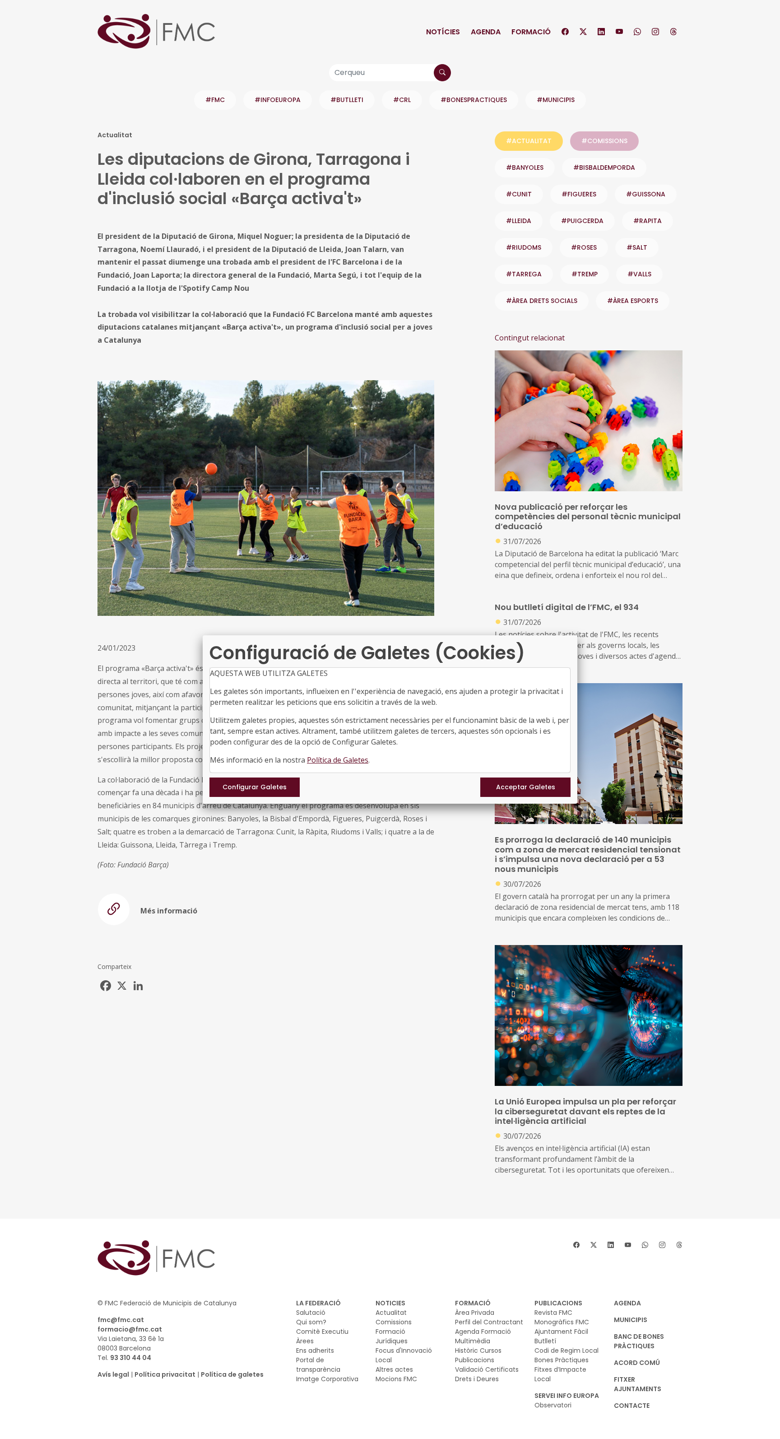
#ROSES (584, 247)
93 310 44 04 (130, 1357)
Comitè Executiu (322, 1331)
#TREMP (584, 274)
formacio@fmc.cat (130, 1329)
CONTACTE (632, 1405)
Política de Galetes (337, 760)
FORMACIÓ (473, 1303)
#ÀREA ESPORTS (632, 300)
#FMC (215, 99)
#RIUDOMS (523, 247)
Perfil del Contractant (489, 1322)
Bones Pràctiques (561, 1359)
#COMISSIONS (604, 140)
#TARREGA (524, 274)
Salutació (310, 1312)
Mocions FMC (396, 1378)
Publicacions (474, 1359)
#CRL (402, 99)
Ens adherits (315, 1350)
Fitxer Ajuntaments (637, 1384)
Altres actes (394, 1369)
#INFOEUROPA (278, 99)
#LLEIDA (518, 220)
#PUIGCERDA (582, 220)
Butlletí (545, 1341)
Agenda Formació (483, 1331)
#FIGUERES (579, 194)
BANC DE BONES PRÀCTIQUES (639, 1341)
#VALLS (639, 274)
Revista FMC (553, 1312)
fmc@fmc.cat (121, 1319)
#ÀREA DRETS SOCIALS (541, 300)
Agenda (486, 32)
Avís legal (113, 1374)
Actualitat (391, 1312)
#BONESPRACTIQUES (474, 99)
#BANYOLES (524, 167)
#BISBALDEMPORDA (604, 167)
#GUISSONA (645, 194)
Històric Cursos (478, 1350)
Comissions (394, 1322)
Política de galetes (232, 1374)
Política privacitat (165, 1374)
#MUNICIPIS (556, 99)
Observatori (552, 1405)
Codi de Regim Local (566, 1350)
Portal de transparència (318, 1364)
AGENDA (627, 1303)
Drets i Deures (477, 1378)
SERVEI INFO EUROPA (566, 1395)
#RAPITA (647, 220)
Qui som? (311, 1322)
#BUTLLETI (346, 99)
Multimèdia (472, 1341)
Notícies (443, 32)
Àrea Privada (474, 1312)
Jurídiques (392, 1341)
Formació (531, 32)
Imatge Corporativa (327, 1378)
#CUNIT (519, 194)
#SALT (637, 247)
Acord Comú (637, 1362)
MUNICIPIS (630, 1319)
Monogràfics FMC (561, 1322)
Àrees (305, 1341)
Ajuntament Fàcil (561, 1331)
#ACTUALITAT (529, 140)
